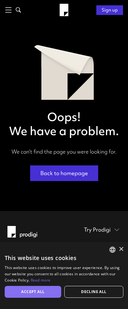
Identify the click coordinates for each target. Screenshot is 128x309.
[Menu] (7, 10)
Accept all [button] (32, 291)
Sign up (110, 10)
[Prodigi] (64, 10)
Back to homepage (64, 173)
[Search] (17, 10)
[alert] (64, 275)
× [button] (121, 249)
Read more (41, 280)
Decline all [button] (93, 291)
